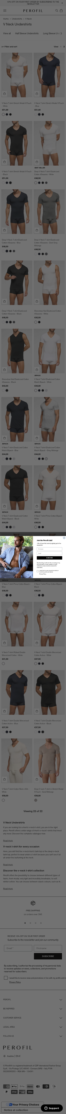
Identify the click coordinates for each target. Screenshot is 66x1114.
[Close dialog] (64, 538)
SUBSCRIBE (49, 557)
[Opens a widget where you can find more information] (52, 1108)
